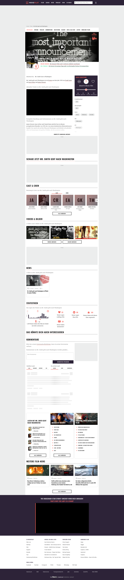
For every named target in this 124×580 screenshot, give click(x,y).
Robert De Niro (66, 557)
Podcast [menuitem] (58, 2)
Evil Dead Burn (81, 450)
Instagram (44, 565)
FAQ (27, 547)
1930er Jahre (78, 121)
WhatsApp (66, 565)
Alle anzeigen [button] (62, 213)
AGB (37, 571)
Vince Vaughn (66, 542)
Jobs (69, 571)
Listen (78, 30)
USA (77, 101)
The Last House (81, 435)
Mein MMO (95, 571)
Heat (55, 450)
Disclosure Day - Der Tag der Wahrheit (86, 437)
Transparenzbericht (58, 571)
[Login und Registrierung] (96, 2)
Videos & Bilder (34, 219)
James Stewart (42, 82)
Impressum (29, 571)
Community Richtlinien (31, 557)
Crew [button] (67, 193)
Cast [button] (57, 193)
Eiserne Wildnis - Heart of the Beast (89, 557)
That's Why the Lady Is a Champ (62, 501)
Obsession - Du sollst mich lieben (85, 445)
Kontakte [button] (35, 368)
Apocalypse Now (57, 445)
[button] (78, 93)
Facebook (28, 565)
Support (28, 549)
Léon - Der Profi (57, 448)
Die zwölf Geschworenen (59, 440)
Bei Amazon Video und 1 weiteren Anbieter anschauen (65, 64)
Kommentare (49, 30)
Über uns (28, 542)
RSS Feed (74, 565)
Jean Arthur (32, 82)
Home (27, 26)
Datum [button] (54, 368)
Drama (77, 114)
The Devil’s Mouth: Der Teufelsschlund (86, 442)
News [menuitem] (52, 2)
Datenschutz (46, 571)
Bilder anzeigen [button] (72, 242)
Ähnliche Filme (86, 30)
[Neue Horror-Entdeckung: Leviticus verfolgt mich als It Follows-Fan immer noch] (37, 470)
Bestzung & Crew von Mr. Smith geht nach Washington (43, 190)
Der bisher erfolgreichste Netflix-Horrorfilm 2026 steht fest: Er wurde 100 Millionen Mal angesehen (86, 482)
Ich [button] (46, 368)
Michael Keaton (66, 552)
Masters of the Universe (83, 440)
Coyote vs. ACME (85, 549)
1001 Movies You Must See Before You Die (39, 427)
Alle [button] (29, 368)
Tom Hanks (65, 547)
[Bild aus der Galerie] (62, 233)
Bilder (63, 30)
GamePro (85, 571)
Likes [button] (62, 368)
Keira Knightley (66, 554)
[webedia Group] (62, 577)
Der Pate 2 (56, 442)
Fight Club (56, 429)
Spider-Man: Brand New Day (84, 427)
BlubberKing (36, 444)
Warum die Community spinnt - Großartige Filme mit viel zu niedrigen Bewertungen (40, 448)
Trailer (42, 30)
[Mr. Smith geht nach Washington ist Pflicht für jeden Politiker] (37, 280)
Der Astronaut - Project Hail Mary (52, 552)
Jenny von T (36, 450)
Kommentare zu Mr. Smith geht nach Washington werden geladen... (47, 350)
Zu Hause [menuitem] (69, 2)
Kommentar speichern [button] (63, 362)
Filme (31, 26)
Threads (59, 565)
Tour (27, 554)
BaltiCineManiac (37, 437)
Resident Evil (84, 547)
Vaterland (83, 552)
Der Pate (56, 432)
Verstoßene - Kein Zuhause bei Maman (52, 544)
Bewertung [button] (69, 368)
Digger (82, 544)
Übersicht (30, 30)
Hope (82, 542)
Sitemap (28, 544)
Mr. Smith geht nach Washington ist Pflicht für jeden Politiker (37, 292)
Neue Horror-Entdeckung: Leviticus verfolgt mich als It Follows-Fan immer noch (36, 482)
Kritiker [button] (40, 368)
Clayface (83, 554)
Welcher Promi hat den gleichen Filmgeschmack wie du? (39, 441)
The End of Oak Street (82, 429)
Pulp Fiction (56, 427)
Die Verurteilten (57, 435)
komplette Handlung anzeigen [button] (62, 134)
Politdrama (84, 114)
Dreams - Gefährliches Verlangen (52, 547)
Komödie (91, 114)
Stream (36, 30)
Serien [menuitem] (47, 2)
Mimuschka (36, 431)
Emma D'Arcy (66, 549)
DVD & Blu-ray (71, 30)
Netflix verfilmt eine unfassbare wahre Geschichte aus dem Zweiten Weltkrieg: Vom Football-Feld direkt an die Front (61, 483)
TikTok (51, 565)
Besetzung (57, 30)
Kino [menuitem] (63, 2)
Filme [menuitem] (42, 2)
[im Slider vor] (97, 200)
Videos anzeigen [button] (52, 242)
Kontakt (28, 552)
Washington (78, 127)
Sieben (55, 437)
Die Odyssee (80, 432)
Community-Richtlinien (44, 344)
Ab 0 (77, 108)
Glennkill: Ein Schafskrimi (50, 554)
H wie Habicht (47, 549)
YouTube (36, 565)
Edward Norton (66, 544)
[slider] (86, 90)
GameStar (76, 571)
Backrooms (80, 448)
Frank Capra (68, 80)
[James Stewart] (43, 200)
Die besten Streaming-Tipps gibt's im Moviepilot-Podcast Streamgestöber (69, 66)
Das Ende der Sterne (49, 542)
